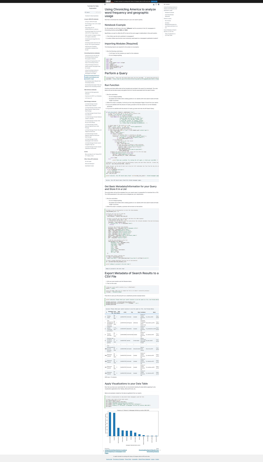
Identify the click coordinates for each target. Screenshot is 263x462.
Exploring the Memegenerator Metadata (92, 93)
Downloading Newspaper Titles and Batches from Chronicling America (93, 85)
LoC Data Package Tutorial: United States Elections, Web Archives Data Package (93, 109)
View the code (154, 1)
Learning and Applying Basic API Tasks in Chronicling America (92, 61)
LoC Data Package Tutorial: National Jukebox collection (93, 117)
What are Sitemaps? (89, 163)
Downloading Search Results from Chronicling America (93, 81)
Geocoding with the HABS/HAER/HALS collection (91, 28)
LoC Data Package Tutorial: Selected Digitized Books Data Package (92, 126)
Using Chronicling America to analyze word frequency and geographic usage (92, 77)
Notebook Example (169, 12)
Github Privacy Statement (144, 459)
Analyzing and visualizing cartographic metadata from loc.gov (91, 48)
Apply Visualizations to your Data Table (170, 34)
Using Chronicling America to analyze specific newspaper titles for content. (92, 66)
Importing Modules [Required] (169, 15)
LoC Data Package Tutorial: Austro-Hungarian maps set (93, 143)
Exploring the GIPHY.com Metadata (93, 96)
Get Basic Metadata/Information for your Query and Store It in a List (171, 25)
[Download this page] (153, 4)
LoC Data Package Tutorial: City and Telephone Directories (93, 130)
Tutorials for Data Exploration (91, 15)
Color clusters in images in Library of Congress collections (93, 36)
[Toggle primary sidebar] (105, 4)
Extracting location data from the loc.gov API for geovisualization (92, 43)
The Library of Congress (118, 459)
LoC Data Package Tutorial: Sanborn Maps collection (91, 104)
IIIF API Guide (88, 161)
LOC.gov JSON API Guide (91, 21)
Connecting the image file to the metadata (92, 39)
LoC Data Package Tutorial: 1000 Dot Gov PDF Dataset (92, 121)
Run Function (168, 20)
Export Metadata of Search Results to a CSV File (170, 30)
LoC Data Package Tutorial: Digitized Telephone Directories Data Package (92, 135)
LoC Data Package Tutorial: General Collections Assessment (93, 147)
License (153, 459)
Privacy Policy (128, 459)
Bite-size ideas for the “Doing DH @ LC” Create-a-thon (93, 155)
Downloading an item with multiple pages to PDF (93, 24)
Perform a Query (167, 18)
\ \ (132, 144)
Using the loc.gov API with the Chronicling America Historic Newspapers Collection (92, 57)
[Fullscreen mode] (156, 4)
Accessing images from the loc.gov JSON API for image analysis (93, 32)
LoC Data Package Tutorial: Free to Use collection (93, 114)
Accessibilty (135, 459)
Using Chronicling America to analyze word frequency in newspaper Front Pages (91, 72)
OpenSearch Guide (89, 165)
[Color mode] (158, 4)
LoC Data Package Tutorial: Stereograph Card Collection (91, 140)
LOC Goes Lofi (88, 98)
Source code (109, 459)
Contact (157, 459)
